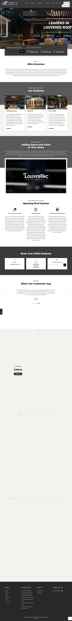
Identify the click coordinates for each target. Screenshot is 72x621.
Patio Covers (39, 589)
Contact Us (59, 2)
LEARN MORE (8, 128)
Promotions (1, 311)
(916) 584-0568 (47, 52)
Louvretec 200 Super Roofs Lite (27, 595)
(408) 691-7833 (66, 5)
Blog (52, 2)
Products (40, 2)
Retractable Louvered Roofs (26, 591)
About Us (33, 2)
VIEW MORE (18, 372)
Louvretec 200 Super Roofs (26, 593)
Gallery (47, 2)
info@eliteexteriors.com (14, 264)
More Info (36, 36)
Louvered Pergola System (26, 589)
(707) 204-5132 (60, 52)
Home (27, 2)
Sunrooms (39, 591)
